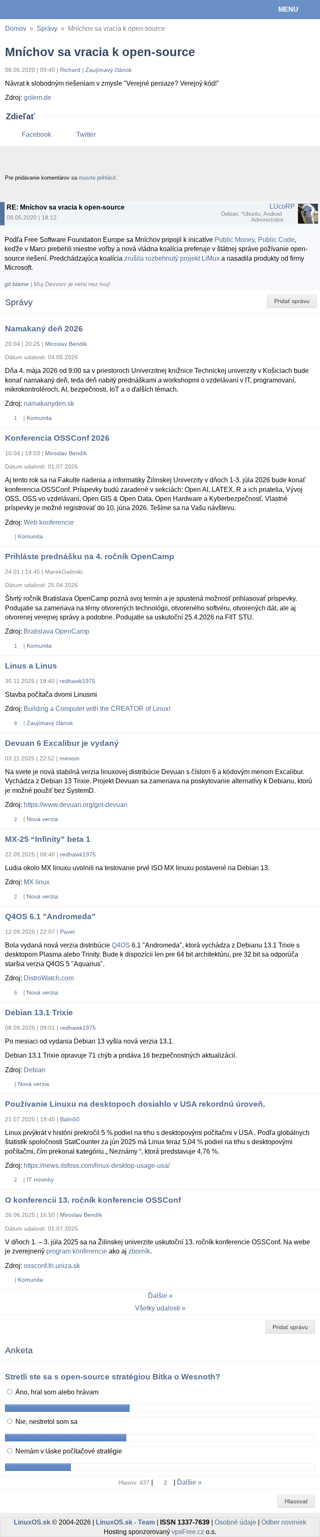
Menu (288, 9)
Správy (47, 28)
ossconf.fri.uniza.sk (52, 1265)
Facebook (36, 134)
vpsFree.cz (188, 1531)
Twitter (86, 134)
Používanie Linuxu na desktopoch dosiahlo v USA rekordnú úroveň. (135, 1104)
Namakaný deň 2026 (44, 328)
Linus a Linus (31, 665)
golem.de (37, 97)
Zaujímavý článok (108, 70)
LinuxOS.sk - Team (125, 1522)
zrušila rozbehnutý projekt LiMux (172, 258)
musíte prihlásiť (97, 178)
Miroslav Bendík (66, 343)
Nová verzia (42, 819)
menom (70, 758)
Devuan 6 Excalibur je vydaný (62, 743)
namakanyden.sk (49, 403)
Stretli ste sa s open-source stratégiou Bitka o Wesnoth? (112, 1376)
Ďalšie (157, 1295)
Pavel (67, 931)
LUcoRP (282, 206)
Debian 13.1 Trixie (39, 1012)
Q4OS (121, 945)
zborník (139, 1251)
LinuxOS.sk (34, 9)
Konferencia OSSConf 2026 (57, 438)
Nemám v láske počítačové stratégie (68, 1451)
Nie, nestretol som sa (46, 1421)
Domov (15, 28)
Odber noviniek (283, 1522)
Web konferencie (49, 522)
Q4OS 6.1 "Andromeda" (50, 916)
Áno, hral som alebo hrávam (56, 1392)
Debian (34, 1069)
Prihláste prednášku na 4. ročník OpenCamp (89, 556)
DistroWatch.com (49, 978)
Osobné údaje (235, 1522)
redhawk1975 (77, 681)
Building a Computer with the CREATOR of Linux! (97, 708)
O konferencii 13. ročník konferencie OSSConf (93, 1200)
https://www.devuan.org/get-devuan (76, 804)
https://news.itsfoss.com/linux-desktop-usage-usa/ (97, 1165)
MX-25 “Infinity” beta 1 (47, 839)
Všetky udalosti (157, 1308)
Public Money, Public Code (255, 239)
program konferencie (76, 1251)
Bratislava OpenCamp (56, 631)
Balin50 (70, 1119)
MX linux (37, 882)
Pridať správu (292, 301)
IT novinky (40, 1179)
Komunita (39, 417)
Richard (70, 70)
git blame (17, 284)
